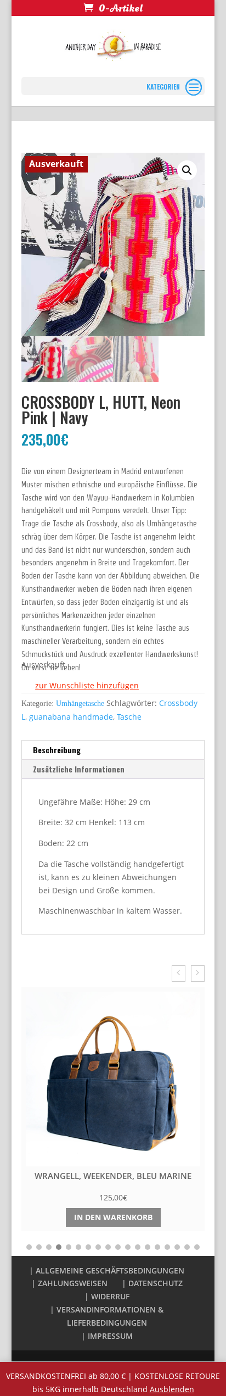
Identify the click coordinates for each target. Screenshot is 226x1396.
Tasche (129, 716)
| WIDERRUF (106, 1296)
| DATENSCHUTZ (152, 1283)
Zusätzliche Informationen (79, 769)
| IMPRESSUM (107, 1336)
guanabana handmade (71, 716)
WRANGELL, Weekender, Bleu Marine (113, 1175)
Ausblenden (172, 1389)
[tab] (113, 750)
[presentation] (178, 973)
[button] (80, 686)
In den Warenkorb (113, 1217)
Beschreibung (57, 749)
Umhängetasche (80, 703)
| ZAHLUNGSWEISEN (69, 1283)
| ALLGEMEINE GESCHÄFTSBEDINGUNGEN (106, 1270)
